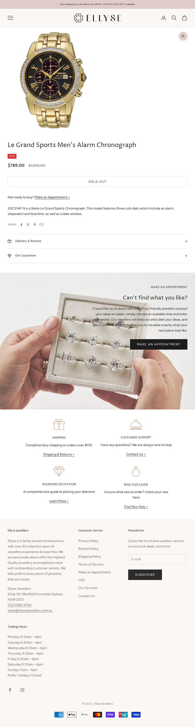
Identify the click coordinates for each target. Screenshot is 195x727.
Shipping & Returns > (59, 454)
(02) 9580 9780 (20, 605)
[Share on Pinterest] (35, 225)
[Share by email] (41, 225)
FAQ (81, 580)
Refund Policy (88, 549)
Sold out (97, 181)
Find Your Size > (136, 507)
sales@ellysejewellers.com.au (30, 610)
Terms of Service (90, 564)
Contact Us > (136, 454)
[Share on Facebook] (21, 225)
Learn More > (59, 501)
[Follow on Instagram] (22, 690)
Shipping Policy (89, 557)
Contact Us (86, 596)
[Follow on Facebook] (10, 690)
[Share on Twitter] (28, 225)
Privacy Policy (88, 541)
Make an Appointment (158, 344)
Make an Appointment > (52, 197)
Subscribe (145, 574)
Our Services (88, 588)
